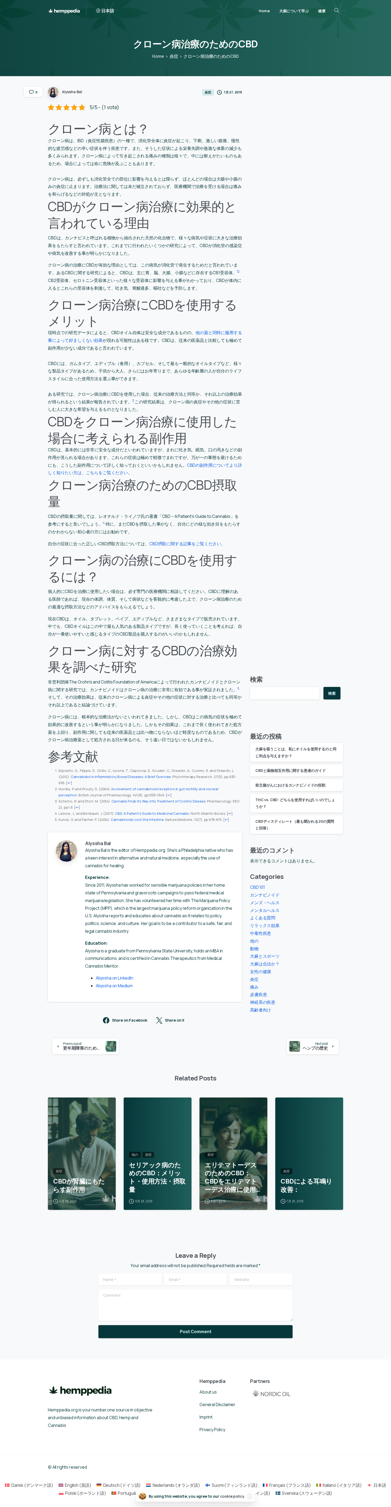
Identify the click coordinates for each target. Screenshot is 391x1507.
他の (254, 941)
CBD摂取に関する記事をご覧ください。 (187, 544)
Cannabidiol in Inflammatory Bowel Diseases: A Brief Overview (121, 776)
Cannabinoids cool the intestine (137, 819)
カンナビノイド (265, 895)
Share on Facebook (129, 1020)
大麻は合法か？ (265, 964)
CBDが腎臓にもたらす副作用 (79, 1185)
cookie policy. (232, 1496)
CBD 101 (257, 887)
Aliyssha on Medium (114, 986)
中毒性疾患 (260, 933)
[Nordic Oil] (271, 1393)
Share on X (174, 1020)
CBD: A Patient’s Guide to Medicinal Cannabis (152, 813)
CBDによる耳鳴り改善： (306, 1185)
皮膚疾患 (258, 994)
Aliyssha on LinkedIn (114, 978)
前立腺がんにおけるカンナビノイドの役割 (290, 785)
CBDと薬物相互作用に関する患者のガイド (290, 770)
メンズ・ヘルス (265, 903)
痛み (254, 987)
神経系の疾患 (262, 1002)
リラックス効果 (265, 925)
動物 (254, 949)
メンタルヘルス (265, 910)
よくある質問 (262, 918)
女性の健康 (260, 971)
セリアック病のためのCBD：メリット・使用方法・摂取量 (157, 1177)
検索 (256, 679)
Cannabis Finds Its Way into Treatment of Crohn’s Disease (158, 801)
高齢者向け (260, 1010)
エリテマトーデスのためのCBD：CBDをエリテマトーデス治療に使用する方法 (231, 1177)
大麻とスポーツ (265, 956)
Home (158, 56)
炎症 (174, 56)
